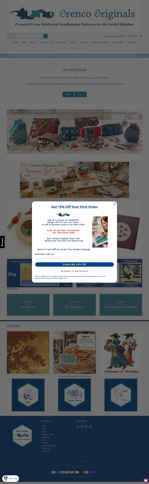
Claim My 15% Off (74, 264)
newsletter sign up (44, 254)
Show (2, 242)
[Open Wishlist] (146, 481)
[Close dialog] (114, 204)
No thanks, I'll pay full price (74, 271)
